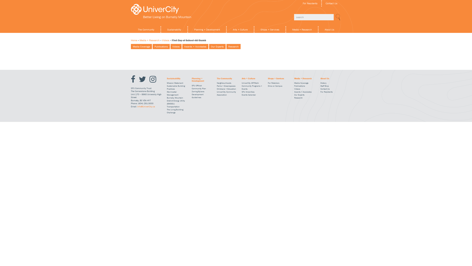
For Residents (310, 3)
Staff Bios (324, 86)
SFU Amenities (248, 92)
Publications (161, 46)
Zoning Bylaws (198, 91)
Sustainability (174, 29)
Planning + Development (207, 29)
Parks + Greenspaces (226, 86)
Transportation (173, 106)
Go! (337, 17)
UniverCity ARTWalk (250, 83)
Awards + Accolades (195, 46)
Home (134, 40)
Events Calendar (249, 94)
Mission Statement (175, 83)
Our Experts (217, 46)
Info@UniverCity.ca (146, 106)
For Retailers (273, 83)
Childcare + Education (226, 89)
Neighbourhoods (224, 83)
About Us (329, 29)
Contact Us (331, 3)
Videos (165, 40)
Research (233, 46)
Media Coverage (141, 46)
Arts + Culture (240, 29)
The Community (146, 29)
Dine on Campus (275, 86)
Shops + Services (270, 29)
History (323, 83)
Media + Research (302, 29)
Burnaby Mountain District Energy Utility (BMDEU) (176, 100)
